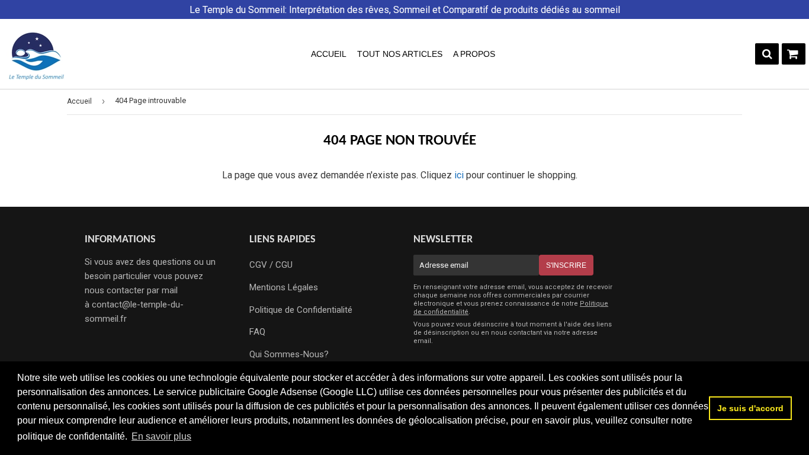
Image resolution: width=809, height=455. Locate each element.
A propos (474, 54)
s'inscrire (566, 265)
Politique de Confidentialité (300, 310)
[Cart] (793, 54)
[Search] (767, 54)
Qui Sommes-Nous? (289, 354)
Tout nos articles (399, 54)
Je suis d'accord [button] (750, 408)
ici (459, 175)
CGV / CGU (271, 264)
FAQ (257, 331)
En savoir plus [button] (161, 436)
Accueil (328, 54)
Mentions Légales (283, 287)
